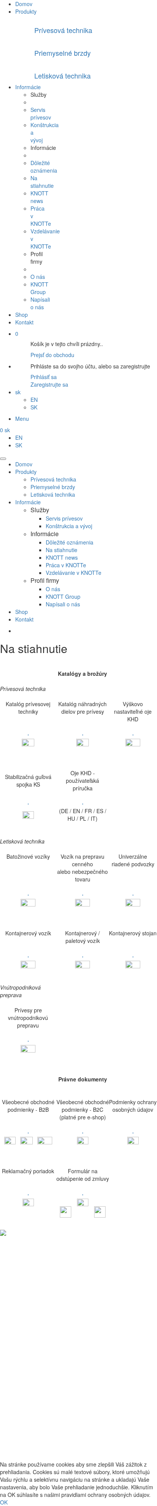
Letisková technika (52, 494)
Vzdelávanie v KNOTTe (73, 572)
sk (18, 392)
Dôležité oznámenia (43, 166)
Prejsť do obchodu (52, 355)
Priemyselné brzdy (52, 487)
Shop (21, 314)
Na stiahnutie (42, 181)
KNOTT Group (39, 288)
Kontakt (24, 322)
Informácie (28, 87)
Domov (23, 4)
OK (4, 1502)
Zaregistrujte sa (49, 384)
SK (33, 407)
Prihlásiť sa (43, 377)
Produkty (26, 11)
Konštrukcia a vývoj (69, 526)
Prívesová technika (53, 479)
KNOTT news (39, 197)
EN (34, 399)
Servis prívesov (40, 113)
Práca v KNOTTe (66, 565)
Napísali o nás (40, 303)
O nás (37, 276)
